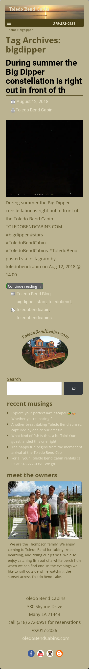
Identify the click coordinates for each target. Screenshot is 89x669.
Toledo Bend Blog (34, 293)
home (13, 30)
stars (41, 301)
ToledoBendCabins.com (44, 638)
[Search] (73, 388)
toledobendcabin (33, 309)
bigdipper (26, 301)
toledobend (59, 301)
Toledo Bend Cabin (29, 9)
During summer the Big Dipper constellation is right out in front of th (44, 76)
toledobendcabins (34, 317)
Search (14, 379)
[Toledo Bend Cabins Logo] (45, 369)
